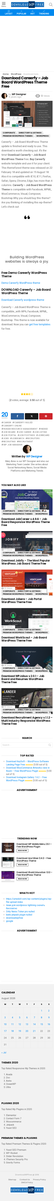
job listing (40, 432)
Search (50, 745)
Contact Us (25, 1180)
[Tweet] (31, 416)
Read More (22, 850)
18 (12, 1031)
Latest (9, 14)
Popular (21, 14)
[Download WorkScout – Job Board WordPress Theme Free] (27, 623)
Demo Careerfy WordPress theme (20, 282)
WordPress (41, 513)
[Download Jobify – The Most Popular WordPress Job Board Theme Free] (27, 546)
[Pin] (46, 416)
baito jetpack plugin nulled (19, 914)
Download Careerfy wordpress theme (22, 299)
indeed (44, 428)
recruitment (26, 441)
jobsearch (18, 438)
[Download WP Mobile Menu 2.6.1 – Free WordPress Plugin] (7, 848)
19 (19, 1031)
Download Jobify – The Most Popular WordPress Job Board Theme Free (25, 562)
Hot (32, 14)
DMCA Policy (27, 1182)
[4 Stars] (29, 394)
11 (12, 1024)
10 (5, 1024)
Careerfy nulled (23, 422)
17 (5, 1031)
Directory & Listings (29, 511)
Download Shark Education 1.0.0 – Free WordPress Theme (34, 873)
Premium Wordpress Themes (18, 513)
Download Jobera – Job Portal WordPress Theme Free (21, 600)
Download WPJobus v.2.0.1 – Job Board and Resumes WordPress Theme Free (22, 679)
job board (9, 432)
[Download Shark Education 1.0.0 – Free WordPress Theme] (7, 876)
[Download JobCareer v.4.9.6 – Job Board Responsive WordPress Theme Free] (27, 504)
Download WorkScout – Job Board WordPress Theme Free (24, 639)
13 (27, 1024)
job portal (9, 435)
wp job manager (12, 444)
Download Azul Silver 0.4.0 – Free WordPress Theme (34, 859)
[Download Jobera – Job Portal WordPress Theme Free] (27, 585)
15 (41, 1024)
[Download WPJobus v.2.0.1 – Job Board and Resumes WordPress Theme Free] (27, 662)
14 (34, 1024)
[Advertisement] (27, 44)
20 (27, 1031)
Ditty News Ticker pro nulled (20, 911)
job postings (27, 435)
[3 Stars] (27, 394)
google (9, 921)
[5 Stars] (32, 394)
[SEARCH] (51, 4)
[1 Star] (22, 394)
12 (19, 1024)
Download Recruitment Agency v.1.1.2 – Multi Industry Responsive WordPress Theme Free (26, 721)
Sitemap (12, 1180)
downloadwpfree (14, 918)
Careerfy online (12, 425)
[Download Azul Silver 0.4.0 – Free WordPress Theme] (7, 862)
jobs (6, 438)
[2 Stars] (24, 394)
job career (25, 432)
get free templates (39, 324)
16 (49, 1024)
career (7, 422)
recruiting (9, 441)
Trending (44, 14)
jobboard (44, 435)
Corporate (9, 511)
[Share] (17, 416)
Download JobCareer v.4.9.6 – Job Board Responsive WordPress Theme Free (25, 522)
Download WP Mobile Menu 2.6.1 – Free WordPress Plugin (34, 845)
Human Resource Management (20, 428)
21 (34, 1031)
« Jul (3, 1052)
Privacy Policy (39, 1180)
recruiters (33, 438)
